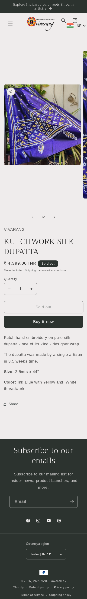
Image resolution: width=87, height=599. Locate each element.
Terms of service (32, 595)
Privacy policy (64, 587)
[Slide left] (33, 217)
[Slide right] (54, 217)
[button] (10, 23)
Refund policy (39, 587)
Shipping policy (60, 595)
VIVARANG (40, 581)
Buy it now (43, 322)
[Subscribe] (71, 502)
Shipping (30, 270)
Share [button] (13, 404)
